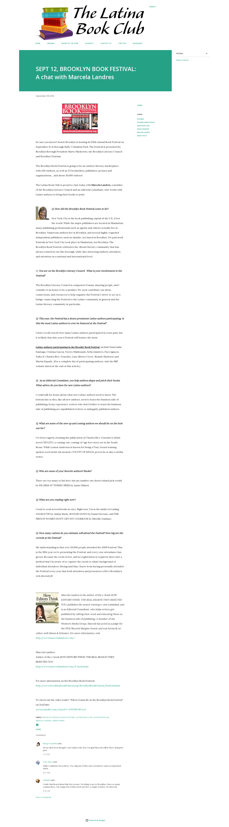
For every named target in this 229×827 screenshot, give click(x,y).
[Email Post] (37, 725)
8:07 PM (46, 772)
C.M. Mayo (47, 762)
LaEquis (46, 780)
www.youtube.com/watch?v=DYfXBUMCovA (61, 709)
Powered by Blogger (96, 820)
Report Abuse (182, 60)
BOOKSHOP (137, 43)
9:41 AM (46, 791)
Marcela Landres (143, 132)
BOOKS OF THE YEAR (69, 43)
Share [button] (139, 105)
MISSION (50, 43)
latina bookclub (143, 129)
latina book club (143, 125)
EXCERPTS (89, 43)
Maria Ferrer (142, 135)
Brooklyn (140, 119)
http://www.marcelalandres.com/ (55, 637)
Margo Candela (50, 743)
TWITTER (122, 43)
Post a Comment (43, 797)
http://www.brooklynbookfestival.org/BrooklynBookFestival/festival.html (78, 685)
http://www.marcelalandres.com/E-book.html (62, 666)
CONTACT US (105, 43)
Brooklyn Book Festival (145, 122)
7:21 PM (46, 754)
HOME (37, 43)
